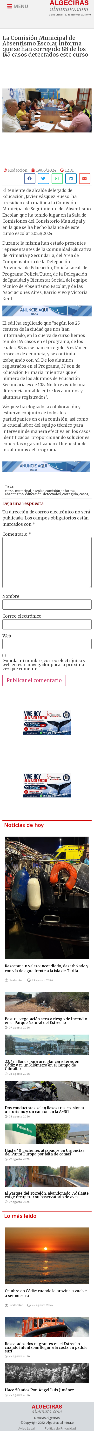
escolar (38, 491)
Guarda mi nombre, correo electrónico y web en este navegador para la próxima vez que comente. (44, 665)
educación (33, 494)
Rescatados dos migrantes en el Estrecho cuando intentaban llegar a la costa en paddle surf (46, 1347)
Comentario (16, 534)
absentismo (14, 494)
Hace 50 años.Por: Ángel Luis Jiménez (39, 1390)
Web (6, 636)
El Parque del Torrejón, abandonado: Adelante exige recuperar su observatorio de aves (47, 1195)
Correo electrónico (21, 616)
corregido (70, 494)
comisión (52, 491)
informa (68, 491)
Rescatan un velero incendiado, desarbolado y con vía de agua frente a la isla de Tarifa (46, 968)
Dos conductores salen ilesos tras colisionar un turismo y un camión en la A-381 (44, 1110)
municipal (23, 491)
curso (9, 491)
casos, (84, 494)
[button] (29, 178)
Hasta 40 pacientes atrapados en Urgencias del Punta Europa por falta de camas (44, 1152)
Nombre (10, 596)
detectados (52, 494)
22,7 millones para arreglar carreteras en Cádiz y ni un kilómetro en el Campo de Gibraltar (42, 1065)
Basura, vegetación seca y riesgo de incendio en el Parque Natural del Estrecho (46, 1021)
